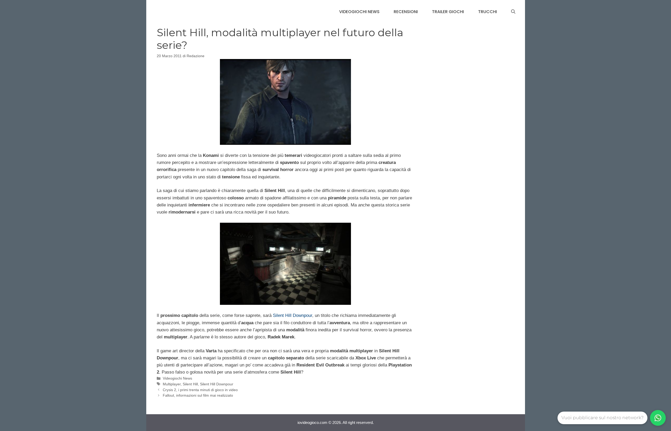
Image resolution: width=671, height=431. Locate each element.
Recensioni (406, 12)
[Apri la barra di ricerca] (513, 11)
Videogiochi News (359, 12)
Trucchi (487, 12)
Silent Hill (190, 384)
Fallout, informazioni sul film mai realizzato (198, 395)
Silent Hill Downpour (292, 315)
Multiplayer (172, 384)
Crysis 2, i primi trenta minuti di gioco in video (200, 390)
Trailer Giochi (448, 12)
